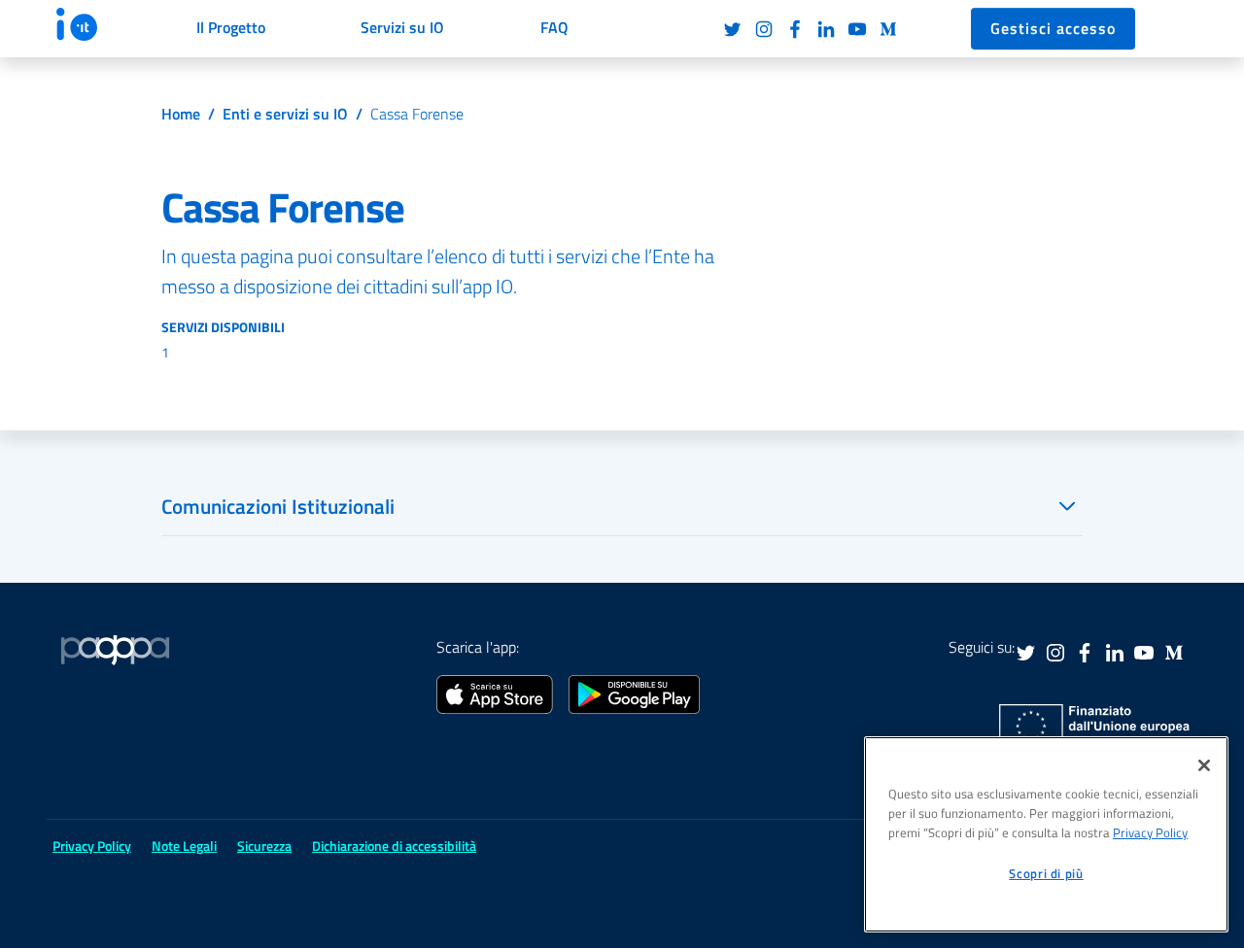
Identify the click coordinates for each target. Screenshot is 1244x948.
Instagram (763, 29)
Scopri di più (1046, 873)
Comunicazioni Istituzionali (278, 506)
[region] (1046, 834)
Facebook (795, 29)
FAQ (554, 27)
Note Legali (184, 845)
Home (180, 113)
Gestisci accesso (1053, 28)
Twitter (732, 29)
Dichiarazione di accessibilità (394, 845)
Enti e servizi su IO (285, 113)
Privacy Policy (1150, 832)
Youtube (857, 29)
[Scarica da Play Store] (634, 692)
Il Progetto (230, 27)
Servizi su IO (402, 27)
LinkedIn (826, 29)
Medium (888, 29)
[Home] (94, 24)
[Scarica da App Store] (494, 692)
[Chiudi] (1204, 765)
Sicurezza (264, 845)
